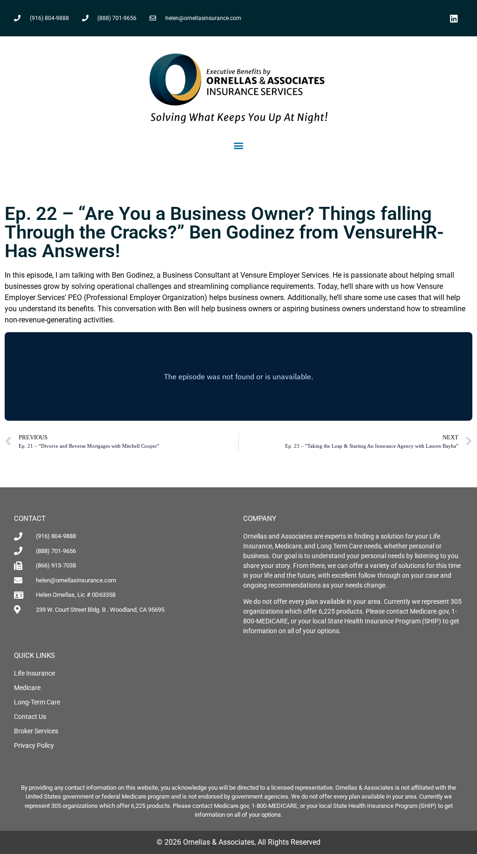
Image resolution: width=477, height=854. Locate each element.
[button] (238, 145)
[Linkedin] (454, 18)
